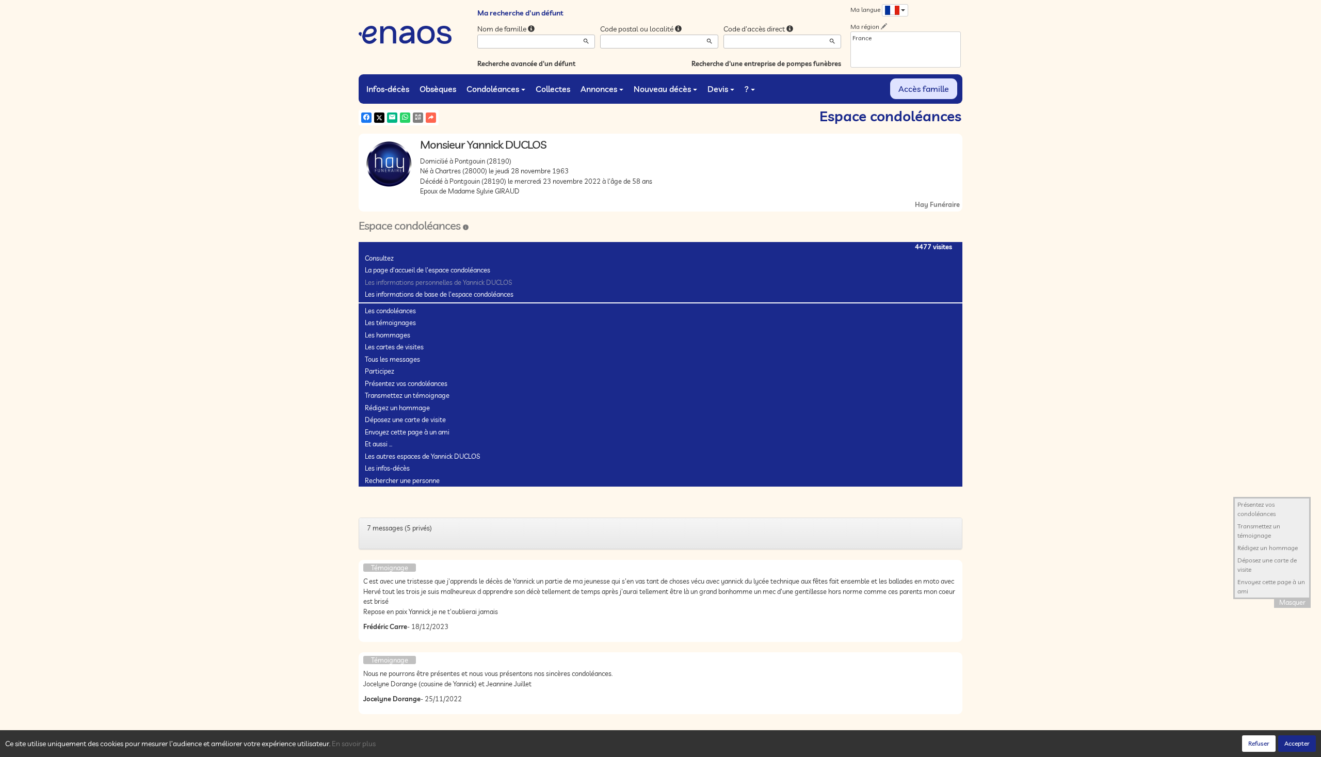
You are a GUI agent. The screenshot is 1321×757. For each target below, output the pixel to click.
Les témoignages (390, 322)
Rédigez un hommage (397, 408)
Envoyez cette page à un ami (407, 432)
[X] (379, 117)
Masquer (1292, 602)
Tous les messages (392, 359)
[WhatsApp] (405, 117)
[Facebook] (366, 117)
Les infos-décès (387, 468)
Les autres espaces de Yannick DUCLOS (422, 456)
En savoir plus (354, 743)
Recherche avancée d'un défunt (526, 63)
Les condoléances (390, 311)
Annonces (599, 89)
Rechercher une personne (402, 480)
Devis (717, 89)
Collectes (553, 89)
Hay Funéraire (937, 204)
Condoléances (492, 89)
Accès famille (923, 89)
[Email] (392, 117)
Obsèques (438, 89)
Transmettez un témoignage (407, 395)
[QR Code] (418, 117)
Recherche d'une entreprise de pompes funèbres (766, 63)
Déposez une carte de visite (405, 419)
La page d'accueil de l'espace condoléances (427, 270)
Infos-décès (387, 89)
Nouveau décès (662, 89)
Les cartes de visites (394, 347)
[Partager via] (431, 117)
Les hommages (387, 335)
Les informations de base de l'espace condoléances (439, 294)
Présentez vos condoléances (406, 383)
